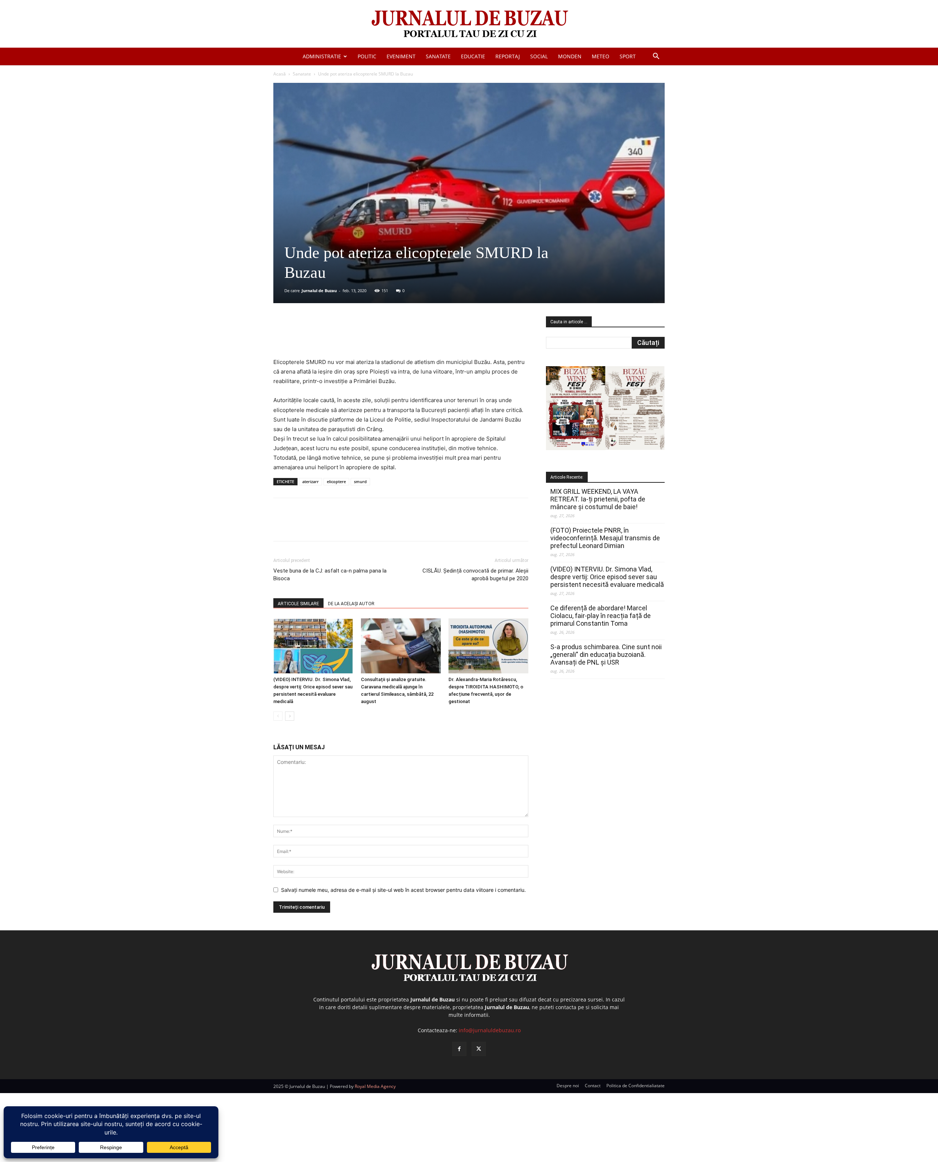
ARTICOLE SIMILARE (298, 603)
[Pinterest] (361, 336)
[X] (344, 336)
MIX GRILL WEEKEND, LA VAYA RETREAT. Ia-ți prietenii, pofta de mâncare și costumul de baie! (597, 499)
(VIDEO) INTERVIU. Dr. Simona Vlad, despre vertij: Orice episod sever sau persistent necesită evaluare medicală (607, 576)
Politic (367, 56)
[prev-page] (277, 716)
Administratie (322, 56)
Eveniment (401, 56)
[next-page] (289, 716)
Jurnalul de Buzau (319, 290)
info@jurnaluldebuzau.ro (490, 1030)
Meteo (600, 56)
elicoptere (336, 481)
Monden (569, 56)
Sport (628, 56)
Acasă (279, 74)
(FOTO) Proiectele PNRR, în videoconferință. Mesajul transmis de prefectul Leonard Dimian (605, 537)
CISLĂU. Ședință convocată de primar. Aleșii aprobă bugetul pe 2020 (475, 574)
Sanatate (438, 56)
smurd (360, 481)
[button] (656, 57)
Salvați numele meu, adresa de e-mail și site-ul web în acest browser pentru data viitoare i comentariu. (403, 890)
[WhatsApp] (378, 336)
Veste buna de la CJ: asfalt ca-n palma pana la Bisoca (330, 574)
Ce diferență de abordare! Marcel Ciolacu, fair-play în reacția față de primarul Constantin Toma (600, 615)
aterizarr (310, 481)
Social (539, 56)
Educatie (473, 56)
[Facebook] (328, 336)
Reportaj (507, 56)
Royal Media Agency (375, 1086)
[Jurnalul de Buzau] (469, 24)
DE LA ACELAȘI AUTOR (351, 603)
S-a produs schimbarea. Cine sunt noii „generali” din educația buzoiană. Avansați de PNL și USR (606, 654)
